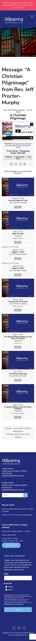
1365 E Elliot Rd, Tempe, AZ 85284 (14, 471)
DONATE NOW (11, 545)
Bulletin (9, 157)
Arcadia (10, 587)
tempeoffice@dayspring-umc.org (13, 476)
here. (30, 515)
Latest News (20, 157)
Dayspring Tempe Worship (22, 144)
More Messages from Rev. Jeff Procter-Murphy (18, 146)
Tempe (10, 589)
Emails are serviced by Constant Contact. (14, 604)
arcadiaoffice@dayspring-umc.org (13, 490)
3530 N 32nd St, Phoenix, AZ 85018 (14, 485)
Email (6, 574)
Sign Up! (18, 609)
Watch (18, 207)
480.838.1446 (7, 473)
